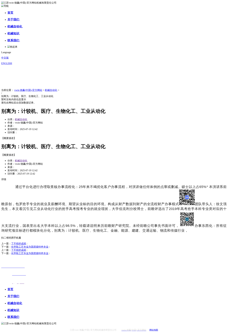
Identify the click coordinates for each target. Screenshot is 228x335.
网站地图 (153, 330)
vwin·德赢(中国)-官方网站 (28, 90)
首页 (10, 12)
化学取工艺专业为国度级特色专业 (29, 246)
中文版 (5, 57)
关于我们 (13, 19)
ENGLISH (6, 63)
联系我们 (13, 40)
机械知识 (13, 33)
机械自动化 (15, 26)
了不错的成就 (18, 243)
